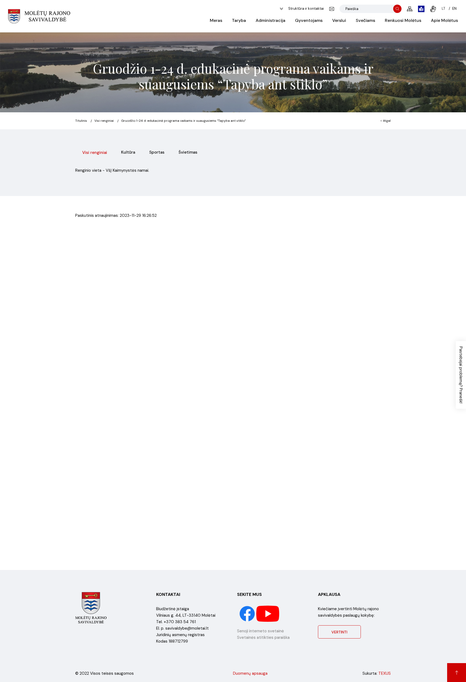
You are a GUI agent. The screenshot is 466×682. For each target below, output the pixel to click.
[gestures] (433, 9)
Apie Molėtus (444, 20)
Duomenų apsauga (250, 673)
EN (454, 8)
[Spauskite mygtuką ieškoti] (397, 9)
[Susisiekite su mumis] (331, 8)
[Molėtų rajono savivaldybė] (39, 16)
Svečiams (365, 20)
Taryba (239, 20)
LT (443, 8)
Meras (216, 20)
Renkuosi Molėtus (403, 20)
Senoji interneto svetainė (260, 631)
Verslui (339, 20)
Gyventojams (309, 20)
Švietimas (188, 152)
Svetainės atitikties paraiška (263, 637)
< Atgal (385, 121)
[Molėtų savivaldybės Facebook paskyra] (247, 613)
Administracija (270, 20)
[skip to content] (281, 9)
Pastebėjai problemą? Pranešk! (461, 374)
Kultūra (128, 152)
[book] (421, 9)
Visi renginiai (104, 121)
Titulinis (81, 121)
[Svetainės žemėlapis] (410, 8)
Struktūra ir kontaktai (306, 8)
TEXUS (384, 673)
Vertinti (339, 632)
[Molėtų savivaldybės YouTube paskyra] (268, 613)
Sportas (157, 152)
